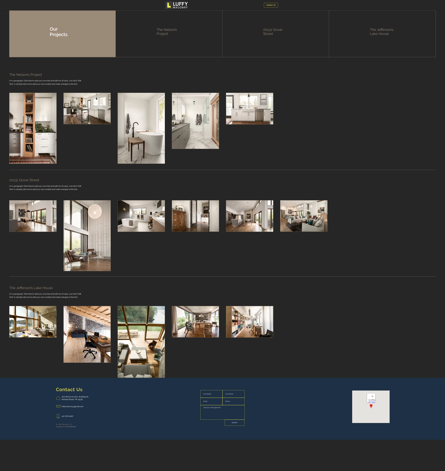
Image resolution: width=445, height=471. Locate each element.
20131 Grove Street (272, 32)
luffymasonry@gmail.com (73, 406)
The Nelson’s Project (167, 32)
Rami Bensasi (71, 427)
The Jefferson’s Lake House (381, 32)
